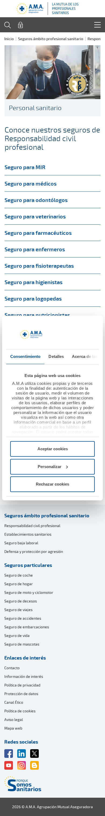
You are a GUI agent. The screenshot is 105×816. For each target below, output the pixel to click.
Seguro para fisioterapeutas (39, 265)
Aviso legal (13, 719)
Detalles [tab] (56, 356)
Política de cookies (20, 710)
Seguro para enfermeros (35, 249)
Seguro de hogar (18, 583)
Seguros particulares (28, 565)
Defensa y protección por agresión (33, 551)
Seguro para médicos (31, 183)
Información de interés (23, 676)
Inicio (9, 38)
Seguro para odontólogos (36, 200)
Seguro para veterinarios (35, 216)
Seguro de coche (18, 575)
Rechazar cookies (52, 484)
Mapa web (13, 728)
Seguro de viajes (18, 609)
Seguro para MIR (25, 167)
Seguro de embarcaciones (26, 626)
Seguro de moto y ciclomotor (28, 592)
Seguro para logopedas (33, 298)
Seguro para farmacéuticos (38, 232)
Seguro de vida (17, 635)
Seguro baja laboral (21, 542)
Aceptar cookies (52, 449)
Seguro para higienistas (33, 282)
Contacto (12, 667)
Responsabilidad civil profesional (32, 525)
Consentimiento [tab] (25, 356)
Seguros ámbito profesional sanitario (50, 38)
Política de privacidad (22, 685)
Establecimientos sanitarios (27, 534)
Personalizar (49, 466)
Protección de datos (21, 693)
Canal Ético (13, 702)
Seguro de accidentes (22, 618)
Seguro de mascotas (21, 644)
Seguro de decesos (20, 601)
